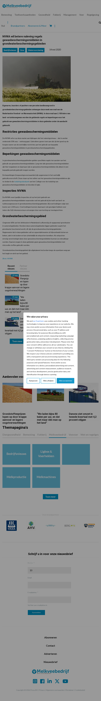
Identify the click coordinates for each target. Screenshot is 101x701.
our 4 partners (38, 321)
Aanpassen (33, 381)
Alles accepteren (65, 381)
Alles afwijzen (48, 381)
